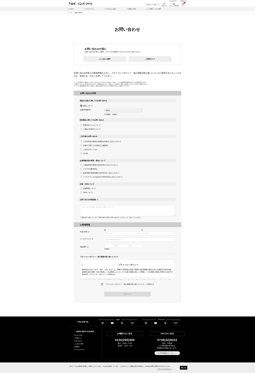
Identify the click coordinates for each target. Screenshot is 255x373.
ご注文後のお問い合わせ (88, 136)
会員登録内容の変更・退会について (92, 160)
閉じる (183, 368)
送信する (127, 294)
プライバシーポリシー (165, 369)
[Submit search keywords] (158, 4)
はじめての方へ (78, 335)
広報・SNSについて (87, 184)
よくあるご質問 (104, 59)
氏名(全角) (83, 232)
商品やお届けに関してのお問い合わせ (93, 101)
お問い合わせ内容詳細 (88, 199)
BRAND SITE (132, 323)
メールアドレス (85, 239)
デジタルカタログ (79, 349)
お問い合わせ (78, 341)
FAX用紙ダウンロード (168, 353)
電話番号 (83, 247)
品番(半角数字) (85, 110)
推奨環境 (76, 346)
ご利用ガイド (150, 59)
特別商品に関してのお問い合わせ (92, 120)
